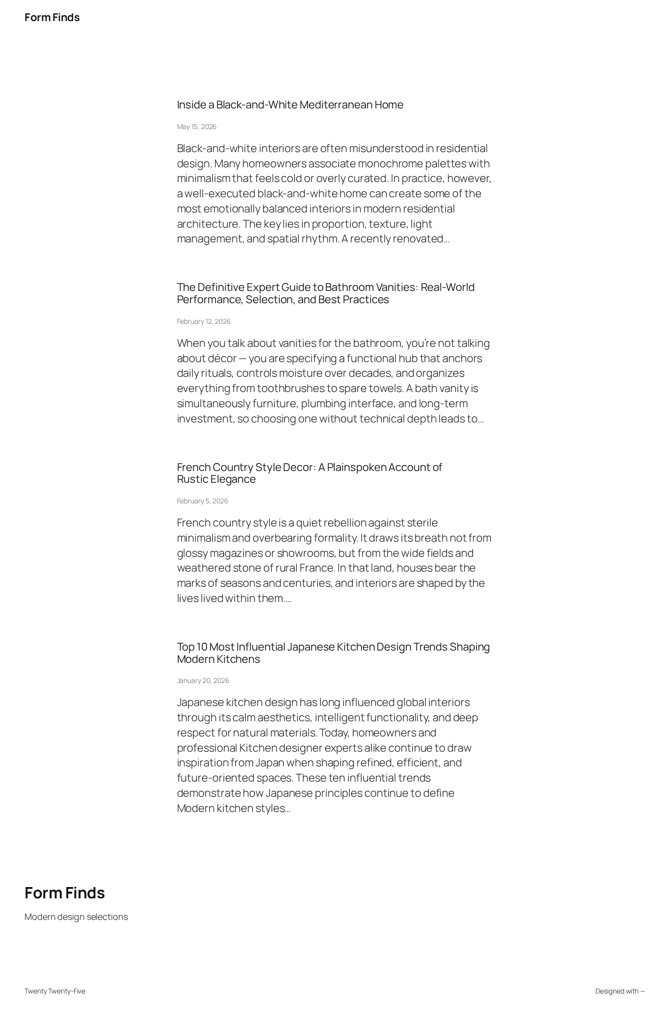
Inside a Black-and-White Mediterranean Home (290, 105)
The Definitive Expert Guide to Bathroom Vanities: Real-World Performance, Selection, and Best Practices (326, 293)
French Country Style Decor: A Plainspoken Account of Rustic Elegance (310, 473)
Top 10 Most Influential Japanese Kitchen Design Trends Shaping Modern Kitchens (333, 653)
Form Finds (52, 17)
